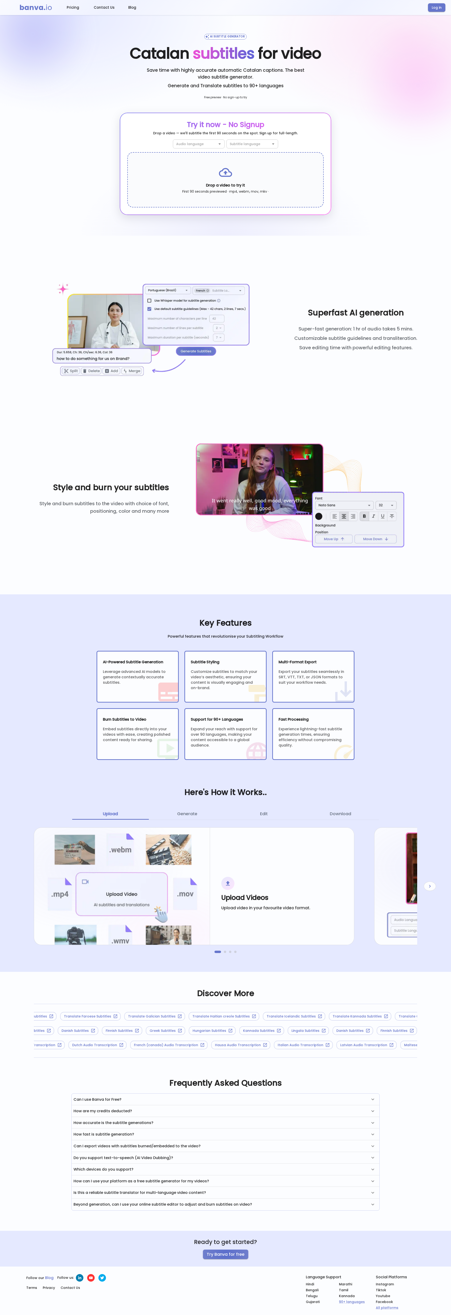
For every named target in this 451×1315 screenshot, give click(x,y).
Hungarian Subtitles (224, 1030)
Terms (31, 1287)
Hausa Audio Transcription (259, 1045)
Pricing (73, 7)
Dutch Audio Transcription (116, 1045)
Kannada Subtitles (274, 1030)
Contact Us (104, 7)
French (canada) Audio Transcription (188, 1045)
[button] (225, 1099)
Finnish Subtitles (134, 1030)
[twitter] (102, 1278)
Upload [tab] (110, 814)
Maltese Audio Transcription (52, 1045)
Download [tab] (340, 814)
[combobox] (194, 144)
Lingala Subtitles (46, 1030)
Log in (437, 7)
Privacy (49, 1287)
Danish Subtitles (90, 1030)
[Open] (219, 144)
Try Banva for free (226, 1254)
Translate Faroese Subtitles (66, 1016)
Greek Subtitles (178, 1030)
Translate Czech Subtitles (399, 1016)
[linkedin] (79, 1278)
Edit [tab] (264, 814)
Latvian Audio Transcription (385, 1045)
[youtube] (91, 1278)
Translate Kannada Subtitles (335, 1016)
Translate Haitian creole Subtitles (199, 1016)
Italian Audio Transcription (322, 1045)
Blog (132, 7)
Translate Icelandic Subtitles (269, 1016)
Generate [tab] (187, 814)
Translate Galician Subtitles (130, 1016)
